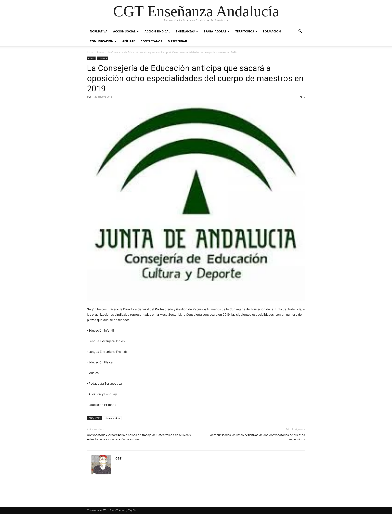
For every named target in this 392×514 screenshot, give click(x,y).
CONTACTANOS (151, 41)
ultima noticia (112, 418)
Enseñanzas (185, 31)
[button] (300, 32)
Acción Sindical (157, 31)
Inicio (90, 52)
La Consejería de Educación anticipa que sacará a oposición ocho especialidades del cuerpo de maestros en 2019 (195, 78)
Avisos (100, 52)
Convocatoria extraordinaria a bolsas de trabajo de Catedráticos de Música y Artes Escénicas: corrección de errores (139, 437)
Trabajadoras (215, 31)
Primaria (102, 58)
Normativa (98, 31)
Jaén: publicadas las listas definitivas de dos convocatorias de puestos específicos (257, 437)
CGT (89, 96)
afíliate (128, 41)
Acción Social (124, 31)
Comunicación (101, 41)
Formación (272, 31)
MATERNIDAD (177, 41)
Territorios (244, 31)
